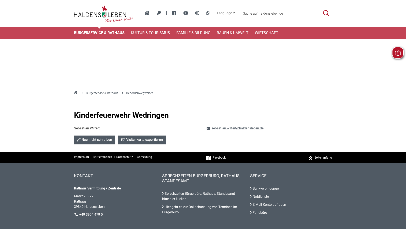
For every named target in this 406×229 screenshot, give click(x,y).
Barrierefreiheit (102, 157)
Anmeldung (144, 157)
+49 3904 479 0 (91, 215)
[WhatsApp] (208, 13)
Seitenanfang (323, 157)
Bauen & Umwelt (232, 33)
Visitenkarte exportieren (144, 140)
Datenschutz (124, 157)
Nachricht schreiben (97, 140)
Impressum (81, 157)
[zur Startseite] (147, 13)
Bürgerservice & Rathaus (99, 33)
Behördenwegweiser (139, 93)
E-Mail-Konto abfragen (269, 205)
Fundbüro (260, 213)
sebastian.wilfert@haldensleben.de (234, 128)
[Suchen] (326, 13)
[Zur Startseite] (104, 13)
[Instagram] (197, 13)
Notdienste (261, 197)
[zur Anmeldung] (159, 13)
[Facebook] (174, 13)
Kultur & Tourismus (150, 33)
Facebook (219, 157)
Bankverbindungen (267, 188)
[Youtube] (185, 13)
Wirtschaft (266, 33)
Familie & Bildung (193, 33)
